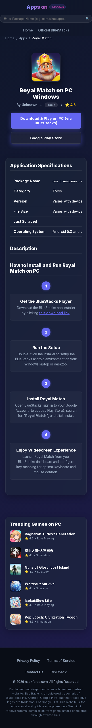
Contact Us (34, 672)
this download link (54, 313)
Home (28, 30)
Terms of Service (61, 661)
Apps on (45, 7)
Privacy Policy (28, 661)
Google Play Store (46, 138)
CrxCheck (58, 672)
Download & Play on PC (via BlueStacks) (46, 120)
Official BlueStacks (53, 30)
